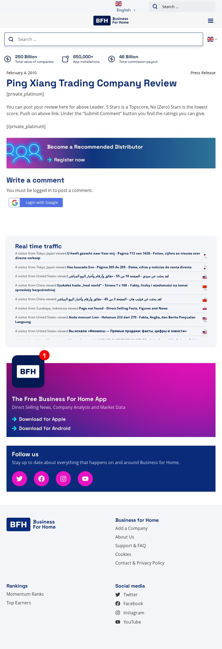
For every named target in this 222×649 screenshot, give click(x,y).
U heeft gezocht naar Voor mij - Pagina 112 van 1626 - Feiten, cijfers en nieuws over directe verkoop (107, 264)
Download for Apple (42, 419)
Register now (69, 159)
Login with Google (42, 202)
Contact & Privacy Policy (139, 563)
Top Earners (18, 603)
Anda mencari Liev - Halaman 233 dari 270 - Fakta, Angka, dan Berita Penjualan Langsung (105, 328)
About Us (124, 537)
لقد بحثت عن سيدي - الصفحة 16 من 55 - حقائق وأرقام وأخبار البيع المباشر (119, 285)
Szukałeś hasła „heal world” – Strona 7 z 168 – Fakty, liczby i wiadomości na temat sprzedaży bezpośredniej (101, 296)
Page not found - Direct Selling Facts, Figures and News (123, 317)
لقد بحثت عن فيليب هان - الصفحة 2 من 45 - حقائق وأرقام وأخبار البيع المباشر (109, 308)
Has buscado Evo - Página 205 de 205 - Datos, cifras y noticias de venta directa (129, 276)
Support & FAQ (130, 546)
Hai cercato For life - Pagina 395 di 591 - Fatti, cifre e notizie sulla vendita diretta (121, 253)
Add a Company (131, 528)
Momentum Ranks (25, 594)
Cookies (123, 554)
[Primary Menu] (210, 21)
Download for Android (45, 428)
